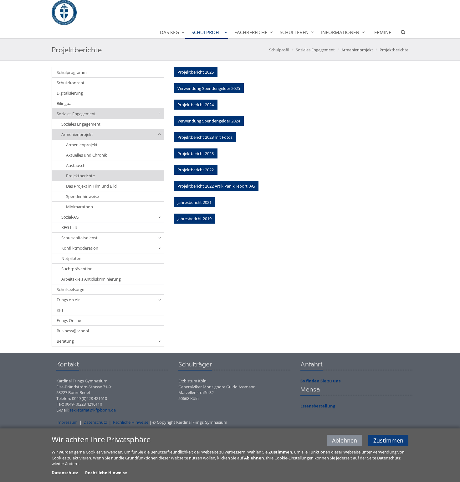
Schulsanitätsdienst (79, 238)
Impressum (67, 422)
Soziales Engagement (315, 50)
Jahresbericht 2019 (194, 218)
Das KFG (169, 32)
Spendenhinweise (82, 196)
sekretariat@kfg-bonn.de (92, 410)
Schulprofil (207, 32)
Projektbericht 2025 (195, 72)
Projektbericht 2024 (195, 104)
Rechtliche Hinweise (106, 472)
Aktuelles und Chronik (86, 155)
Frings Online (69, 320)
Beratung (65, 341)
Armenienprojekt (357, 50)
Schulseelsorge (70, 289)
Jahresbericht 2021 (194, 202)
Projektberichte (394, 50)
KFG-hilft (69, 227)
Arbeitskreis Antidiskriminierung (91, 279)
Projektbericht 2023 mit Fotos (205, 137)
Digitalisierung (70, 93)
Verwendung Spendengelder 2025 (208, 88)
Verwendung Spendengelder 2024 (208, 121)
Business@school (73, 331)
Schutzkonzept (70, 83)
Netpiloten (71, 258)
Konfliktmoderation (79, 248)
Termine (381, 32)
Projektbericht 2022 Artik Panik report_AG (216, 186)
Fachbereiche (250, 32)
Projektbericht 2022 (195, 170)
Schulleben (294, 32)
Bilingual (64, 103)
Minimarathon (79, 207)
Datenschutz (95, 422)
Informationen (340, 32)
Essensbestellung (317, 406)
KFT (60, 310)
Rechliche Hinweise (130, 422)
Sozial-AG (70, 217)
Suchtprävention (77, 269)
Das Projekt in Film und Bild (91, 186)
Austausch (75, 165)
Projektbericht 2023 (195, 153)
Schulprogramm (72, 72)
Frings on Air (68, 300)
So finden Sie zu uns (320, 381)
